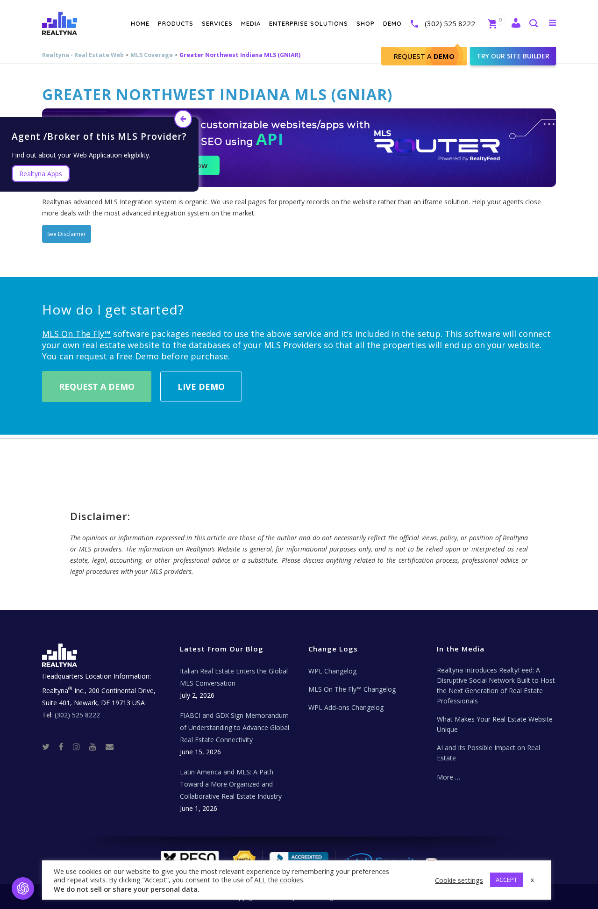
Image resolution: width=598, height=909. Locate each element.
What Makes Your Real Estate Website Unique (495, 724)
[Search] (533, 24)
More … (448, 777)
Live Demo (201, 386)
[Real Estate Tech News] (110, 746)
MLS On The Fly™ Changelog (352, 689)
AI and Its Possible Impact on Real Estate (488, 752)
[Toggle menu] (550, 22)
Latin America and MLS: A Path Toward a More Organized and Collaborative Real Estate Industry (231, 784)
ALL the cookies (278, 879)
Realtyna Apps (40, 173)
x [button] (532, 879)
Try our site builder (513, 55)
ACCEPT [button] (506, 879)
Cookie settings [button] (459, 880)
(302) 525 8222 (450, 23)
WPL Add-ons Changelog (346, 707)
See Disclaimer (66, 234)
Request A (424, 56)
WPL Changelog (332, 670)
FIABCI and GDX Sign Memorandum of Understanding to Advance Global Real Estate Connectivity (234, 727)
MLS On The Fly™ (76, 333)
